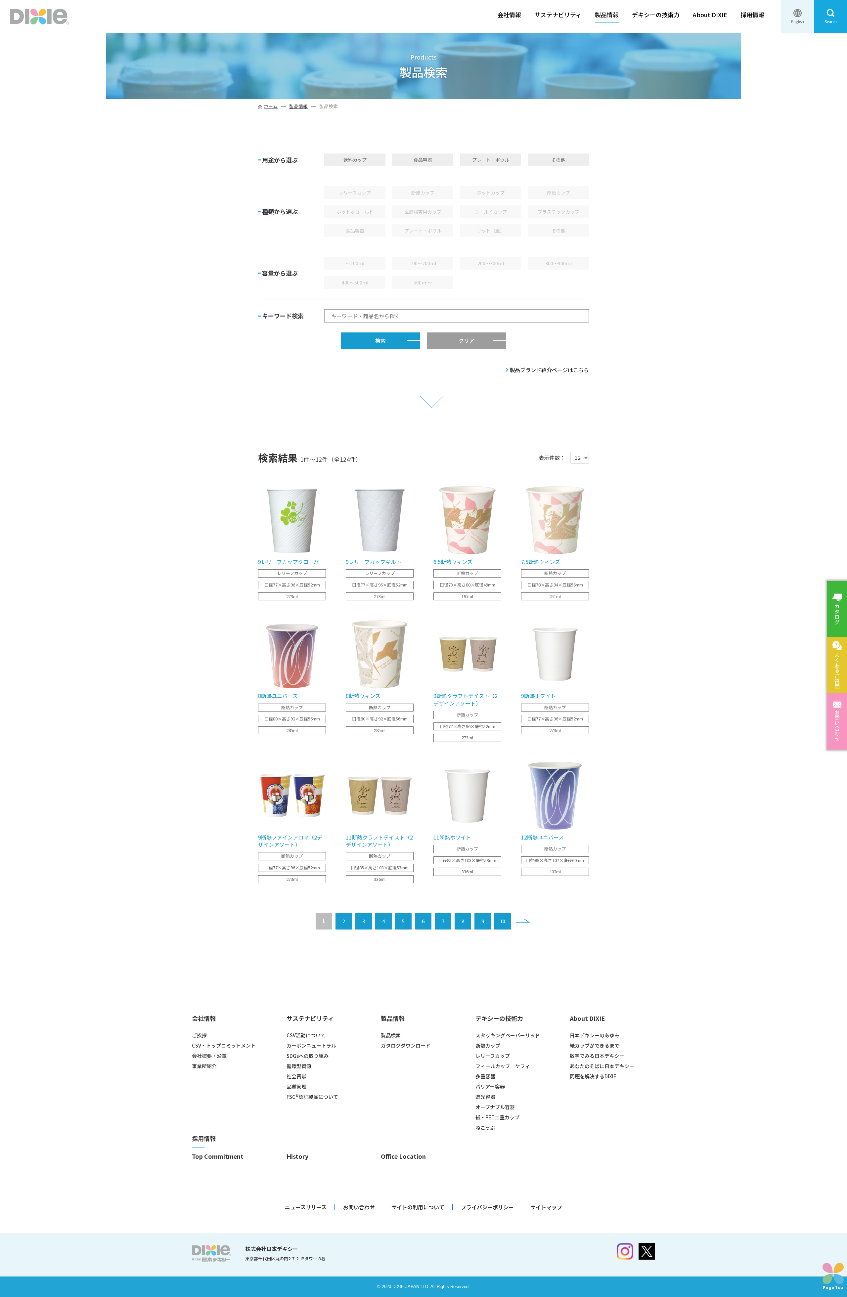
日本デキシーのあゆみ (594, 1035)
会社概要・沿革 (209, 1055)
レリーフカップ (355, 192)
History (297, 1156)
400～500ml (355, 282)
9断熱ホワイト (538, 696)
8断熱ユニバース (278, 696)
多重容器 (485, 1076)
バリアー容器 (490, 1086)
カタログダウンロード (405, 1045)
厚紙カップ (558, 192)
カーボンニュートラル (311, 1045)
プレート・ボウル (490, 159)
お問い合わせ (837, 725)
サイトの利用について (417, 1207)
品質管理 (296, 1086)
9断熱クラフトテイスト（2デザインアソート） (465, 699)
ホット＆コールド (355, 211)
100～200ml (423, 263)
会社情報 (509, 15)
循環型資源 (299, 1065)
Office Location (403, 1156)
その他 (558, 159)
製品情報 (607, 15)
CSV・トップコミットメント (224, 1045)
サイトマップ (546, 1207)
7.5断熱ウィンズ (540, 562)
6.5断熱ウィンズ (452, 562)
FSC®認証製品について (312, 1096)
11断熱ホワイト (452, 837)
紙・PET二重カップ (497, 1117)
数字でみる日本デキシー (597, 1055)
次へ (523, 921)
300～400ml (558, 263)
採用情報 (752, 15)
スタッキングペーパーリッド (507, 1035)
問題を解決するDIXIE (593, 1076)
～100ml (355, 263)
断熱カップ (422, 192)
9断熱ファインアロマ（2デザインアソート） (290, 840)
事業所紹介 (204, 1065)
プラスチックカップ (558, 211)
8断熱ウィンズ (363, 696)
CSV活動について (306, 1035)
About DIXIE (710, 15)
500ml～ (423, 282)
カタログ (837, 614)
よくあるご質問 (837, 670)
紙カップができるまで (594, 1045)
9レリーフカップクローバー (291, 562)
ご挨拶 (199, 1035)
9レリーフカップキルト (373, 562)
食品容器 (423, 159)
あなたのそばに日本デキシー (602, 1065)
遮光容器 (485, 1096)
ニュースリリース (306, 1207)
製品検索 (391, 1035)
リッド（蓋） (491, 230)
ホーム (271, 106)
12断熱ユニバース (542, 837)
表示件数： (552, 457)
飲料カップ (355, 159)
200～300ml (490, 263)
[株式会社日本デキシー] (39, 16)
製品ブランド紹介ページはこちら (549, 370)
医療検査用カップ (422, 211)
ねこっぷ (485, 1127)
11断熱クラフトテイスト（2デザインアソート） (379, 840)
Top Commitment (218, 1156)
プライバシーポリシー (487, 1207)
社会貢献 (296, 1076)
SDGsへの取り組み (308, 1055)
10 (502, 921)
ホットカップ (491, 192)
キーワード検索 (283, 315)
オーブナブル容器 (495, 1106)
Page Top (833, 1287)
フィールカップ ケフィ (502, 1065)
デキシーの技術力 (656, 15)
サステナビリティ (558, 15)
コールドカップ (490, 211)
